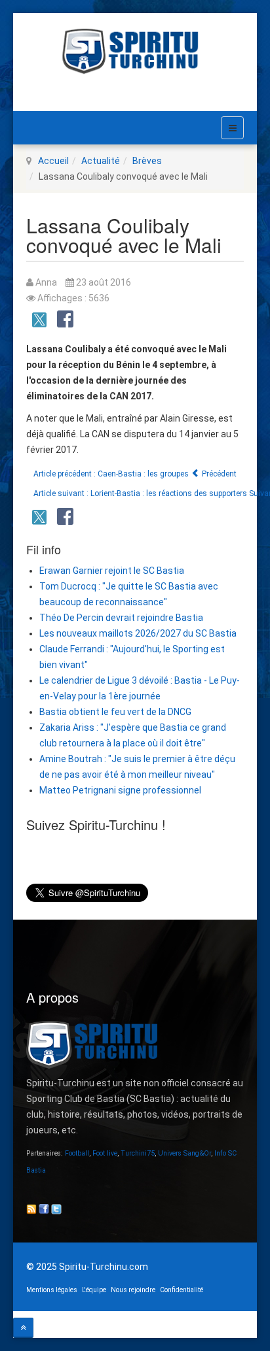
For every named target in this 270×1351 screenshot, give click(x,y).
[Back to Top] (23, 1328)
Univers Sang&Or (184, 1153)
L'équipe (94, 1289)
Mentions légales (51, 1289)
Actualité (100, 161)
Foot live (104, 1153)
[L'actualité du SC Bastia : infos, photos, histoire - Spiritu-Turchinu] (135, 51)
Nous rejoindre (133, 1289)
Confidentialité (181, 1289)
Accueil (53, 161)
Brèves (147, 161)
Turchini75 (138, 1153)
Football (77, 1153)
